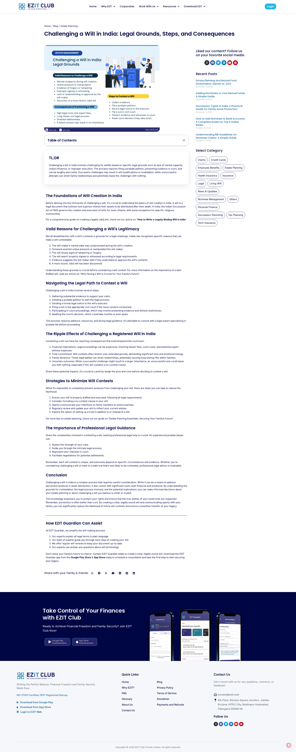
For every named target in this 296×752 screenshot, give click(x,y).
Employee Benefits (208, 167)
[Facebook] (212, 62)
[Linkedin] (224, 62)
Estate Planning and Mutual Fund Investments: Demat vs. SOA (216, 82)
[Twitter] (218, 62)
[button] (184, 140)
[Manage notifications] (288, 745)
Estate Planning (69, 26)
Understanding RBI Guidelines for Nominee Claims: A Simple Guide (216, 136)
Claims (202, 159)
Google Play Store (81, 557)
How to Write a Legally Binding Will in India (161, 219)
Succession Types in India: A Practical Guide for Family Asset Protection (219, 107)
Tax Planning (235, 214)
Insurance (228, 175)
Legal (201, 183)
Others (233, 199)
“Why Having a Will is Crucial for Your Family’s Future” (109, 273)
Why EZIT (106, 6)
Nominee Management (211, 199)
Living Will (216, 183)
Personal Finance (208, 207)
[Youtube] (229, 62)
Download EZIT (193, 6)
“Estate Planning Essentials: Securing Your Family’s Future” (140, 418)
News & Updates (207, 191)
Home (93, 6)
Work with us (147, 6)
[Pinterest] (235, 62)
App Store (99, 557)
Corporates (127, 6)
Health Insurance (207, 175)
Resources (169, 6)
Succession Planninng (210, 214)
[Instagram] (206, 62)
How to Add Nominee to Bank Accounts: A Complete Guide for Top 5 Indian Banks (220, 122)
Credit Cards (218, 159)
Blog (55, 26)
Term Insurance (207, 222)
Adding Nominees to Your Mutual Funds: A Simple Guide (220, 94)
